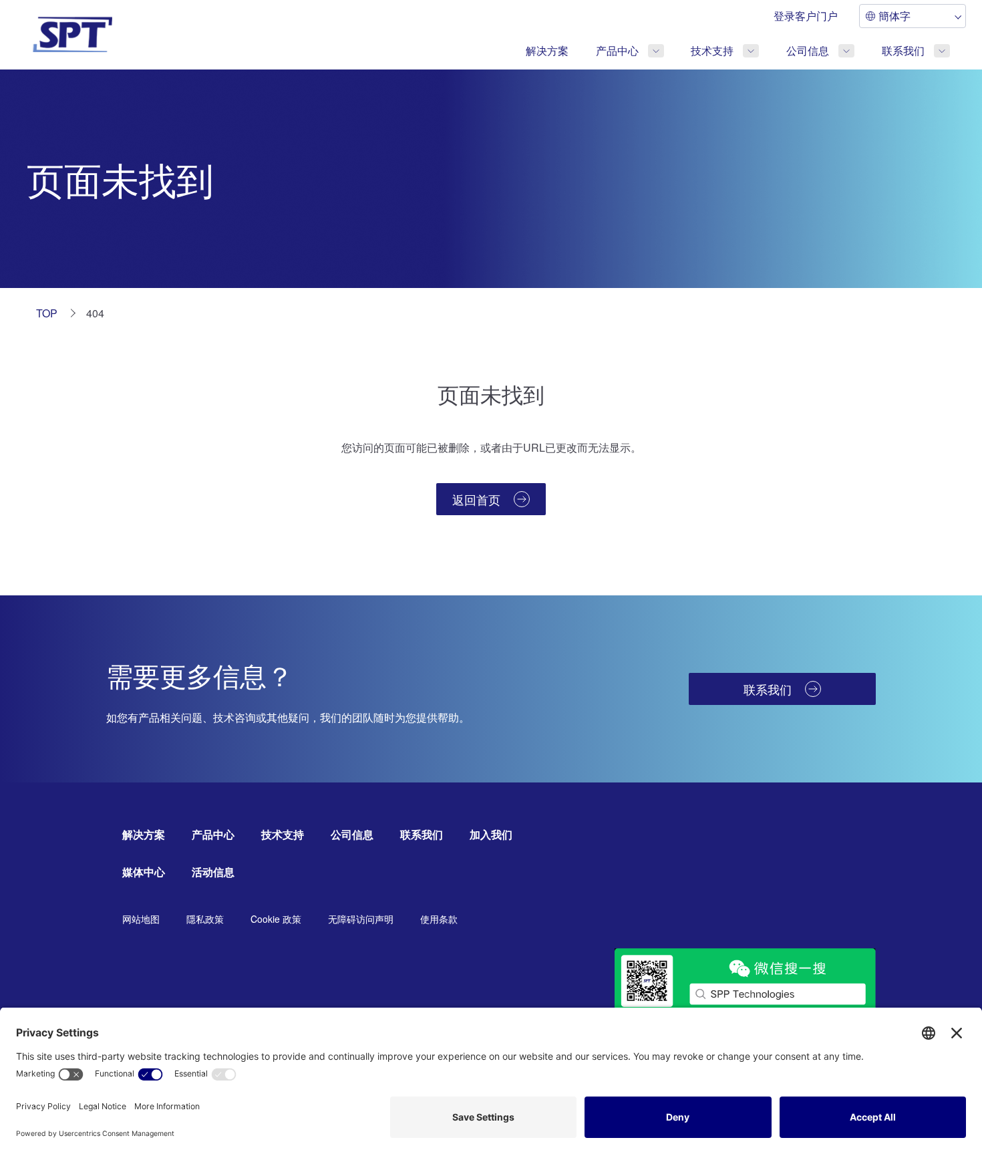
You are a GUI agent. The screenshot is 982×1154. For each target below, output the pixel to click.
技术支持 (712, 50)
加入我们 (491, 834)
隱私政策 (205, 918)
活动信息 (213, 871)
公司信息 (807, 50)
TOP (46, 313)
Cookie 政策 (276, 918)
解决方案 (547, 50)
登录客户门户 (806, 15)
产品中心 (617, 50)
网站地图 (141, 918)
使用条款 (439, 918)
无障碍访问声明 (360, 918)
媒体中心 (143, 871)
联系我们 (903, 50)
